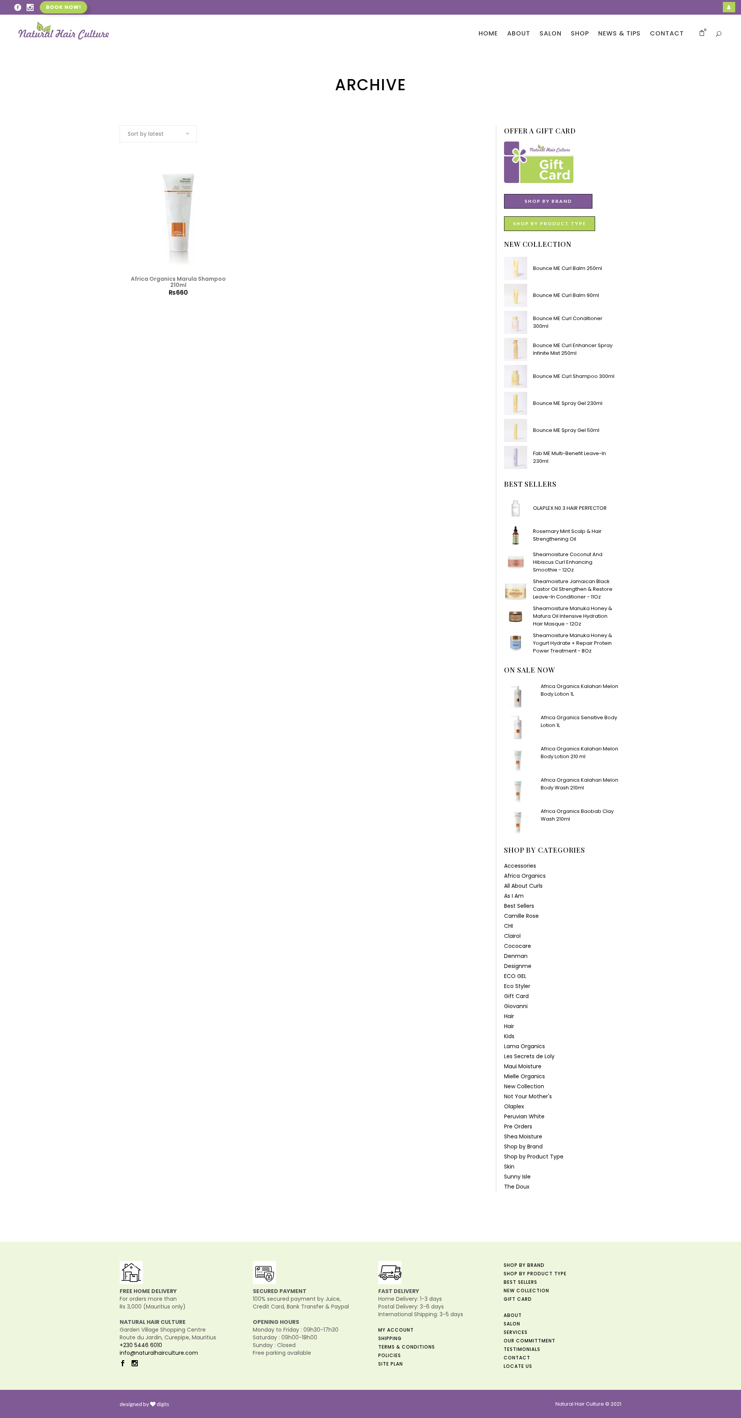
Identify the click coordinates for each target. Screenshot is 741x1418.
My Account (396, 1330)
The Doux (517, 1186)
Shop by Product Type (533, 1156)
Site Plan (390, 1364)
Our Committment (529, 1340)
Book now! (63, 7)
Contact (517, 1357)
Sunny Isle (517, 1176)
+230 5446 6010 (141, 1345)
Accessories (520, 866)
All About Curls (523, 886)
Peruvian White (524, 1116)
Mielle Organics (524, 1076)
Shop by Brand (523, 1146)
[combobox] (158, 133)
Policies (389, 1355)
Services (516, 1332)
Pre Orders (518, 1126)
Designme (517, 966)
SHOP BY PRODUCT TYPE (549, 223)
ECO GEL (515, 976)
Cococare (517, 946)
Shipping (390, 1338)
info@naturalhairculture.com (159, 1353)
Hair (509, 1016)
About (513, 1315)
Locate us (518, 1366)
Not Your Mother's (528, 1096)
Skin (509, 1166)
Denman (516, 956)
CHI (508, 926)
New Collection (524, 1086)
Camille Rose (521, 916)
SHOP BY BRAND (548, 201)
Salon (512, 1323)
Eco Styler (517, 986)
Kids (509, 1036)
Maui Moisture (522, 1066)
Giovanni (516, 1006)
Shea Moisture (523, 1136)
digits (163, 1404)
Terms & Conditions (406, 1347)
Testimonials (522, 1349)
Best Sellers (519, 906)
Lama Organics (524, 1046)
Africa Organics (525, 876)
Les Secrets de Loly (529, 1056)
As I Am (514, 896)
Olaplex (514, 1106)
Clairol (512, 936)
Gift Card (516, 996)
